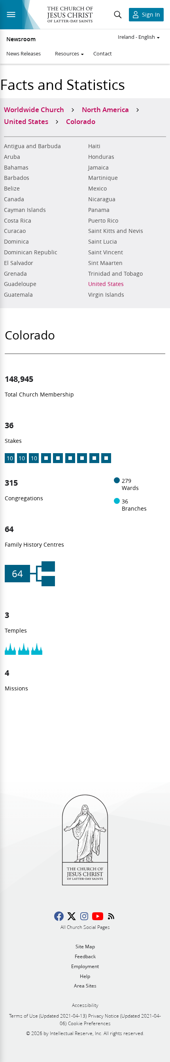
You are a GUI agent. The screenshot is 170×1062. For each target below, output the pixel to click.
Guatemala (18, 295)
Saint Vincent (105, 252)
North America (105, 109)
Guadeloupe (20, 284)
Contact (102, 53)
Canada (14, 199)
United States (106, 284)
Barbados (16, 178)
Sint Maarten (105, 263)
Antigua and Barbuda (32, 146)
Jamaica (98, 168)
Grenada (15, 274)
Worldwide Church (34, 109)
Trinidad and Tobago (115, 274)
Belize (12, 189)
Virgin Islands (106, 295)
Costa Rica (17, 221)
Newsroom (21, 39)
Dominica (16, 242)
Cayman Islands (25, 210)
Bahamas (16, 168)
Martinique (103, 178)
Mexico (97, 189)
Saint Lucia (102, 242)
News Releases (23, 53)
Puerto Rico (103, 221)
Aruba (12, 157)
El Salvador (18, 263)
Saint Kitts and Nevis (115, 231)
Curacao (15, 231)
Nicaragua (101, 199)
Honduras (101, 157)
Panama (99, 210)
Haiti (94, 146)
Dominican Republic (30, 252)
